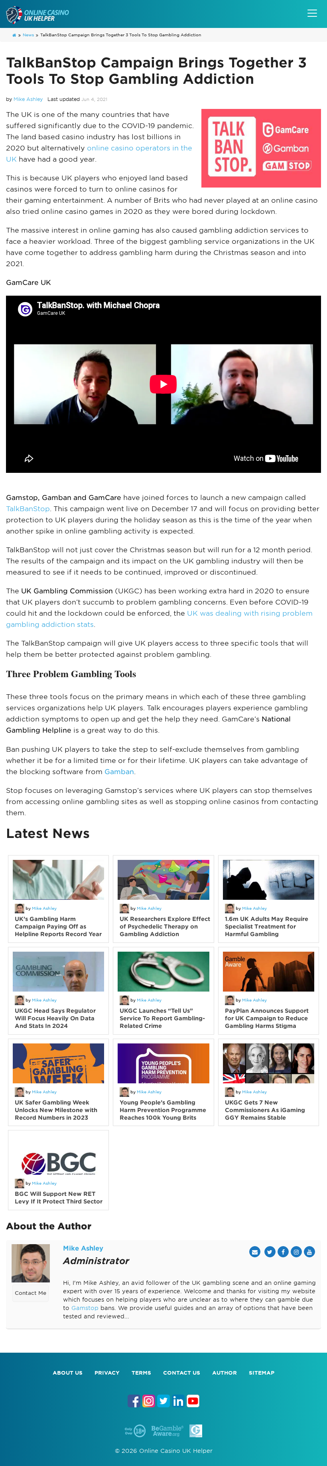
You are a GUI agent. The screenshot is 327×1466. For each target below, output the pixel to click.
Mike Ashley (28, 99)
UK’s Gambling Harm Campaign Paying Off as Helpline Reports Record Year (58, 926)
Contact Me (30, 1293)
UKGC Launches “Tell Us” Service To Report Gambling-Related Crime (162, 1018)
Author (224, 1373)
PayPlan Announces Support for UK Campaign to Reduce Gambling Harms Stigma (267, 1018)
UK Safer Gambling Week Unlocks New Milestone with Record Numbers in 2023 (56, 1110)
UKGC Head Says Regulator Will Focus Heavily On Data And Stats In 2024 (55, 1018)
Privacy (107, 1373)
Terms (141, 1373)
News (28, 34)
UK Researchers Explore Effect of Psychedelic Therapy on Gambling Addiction (165, 926)
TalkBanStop (28, 509)
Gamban (119, 772)
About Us (68, 1373)
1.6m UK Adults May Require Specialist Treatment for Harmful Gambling (266, 926)
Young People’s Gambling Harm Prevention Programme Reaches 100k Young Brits (163, 1110)
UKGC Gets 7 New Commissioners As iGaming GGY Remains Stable (265, 1110)
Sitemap (261, 1373)
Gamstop (84, 1308)
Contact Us (181, 1373)
